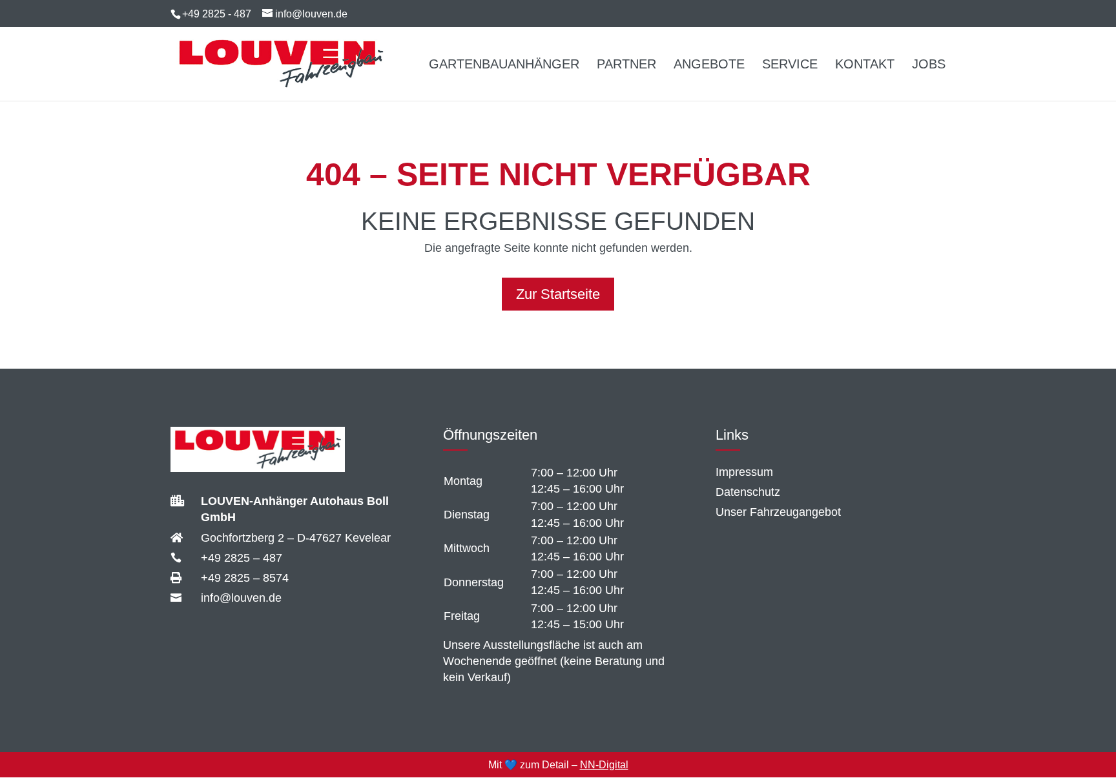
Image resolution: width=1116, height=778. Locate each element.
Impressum (744, 472)
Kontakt (864, 65)
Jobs (929, 65)
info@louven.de (241, 597)
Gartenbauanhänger (504, 65)
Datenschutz (748, 492)
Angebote (709, 65)
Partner (626, 65)
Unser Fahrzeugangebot (778, 512)
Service (790, 65)
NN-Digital (604, 764)
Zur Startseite (558, 294)
